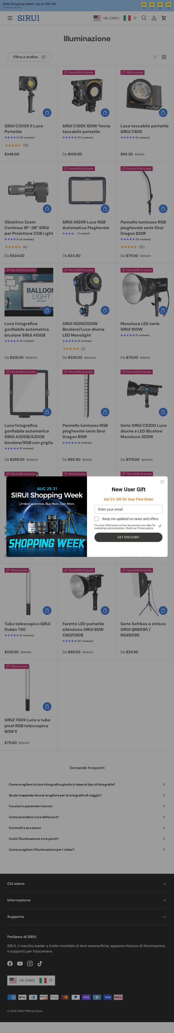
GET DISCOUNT (128, 537)
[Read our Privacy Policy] (160, 526)
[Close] (162, 481)
